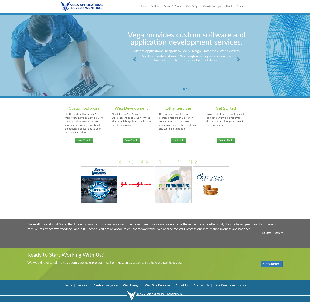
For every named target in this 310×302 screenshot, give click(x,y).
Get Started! (271, 264)
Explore (177, 140)
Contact (241, 6)
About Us (182, 285)
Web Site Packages (157, 285)
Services (155, 6)
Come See (130, 140)
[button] (135, 54)
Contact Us (225, 140)
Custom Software (172, 6)
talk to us (178, 60)
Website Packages (212, 6)
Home (143, 6)
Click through (187, 56)
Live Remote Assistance (230, 285)
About (229, 6)
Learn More (83, 140)
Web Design (192, 6)
